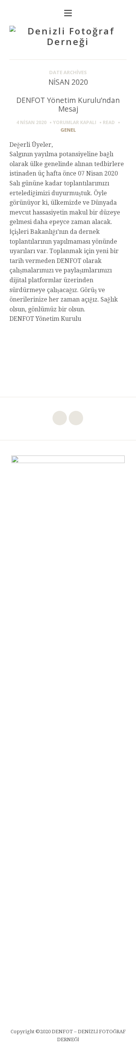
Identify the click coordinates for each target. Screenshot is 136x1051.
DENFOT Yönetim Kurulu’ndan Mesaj (68, 104)
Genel (68, 129)
